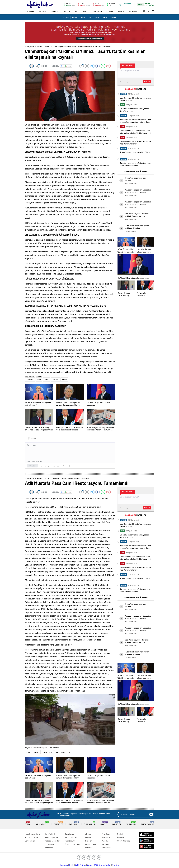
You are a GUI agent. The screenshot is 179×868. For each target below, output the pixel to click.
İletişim (71, 865)
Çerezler (90, 865)
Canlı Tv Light (30, 841)
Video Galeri (106, 837)
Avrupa (74, 17)
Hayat (105, 17)
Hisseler (104, 823)
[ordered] (54, 465)
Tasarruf (55, 380)
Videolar (109, 11)
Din (90, 17)
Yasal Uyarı (115, 865)
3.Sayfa (66, 17)
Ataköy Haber (29, 47)
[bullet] (58, 465)
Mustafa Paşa (47, 752)
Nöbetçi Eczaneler (52, 841)
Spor (77, 11)
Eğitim (97, 17)
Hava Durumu (73, 823)
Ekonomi (66, 11)
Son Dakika (29, 11)
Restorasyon (60, 752)
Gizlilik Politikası (80, 865)
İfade (39, 380)
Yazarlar (121, 11)
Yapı (69, 752)
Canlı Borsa (69, 834)
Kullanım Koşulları (105, 865)
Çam (28, 752)
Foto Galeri (97, 11)
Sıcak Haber (106, 848)
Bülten (83, 17)
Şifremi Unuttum (123, 841)
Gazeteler (133, 11)
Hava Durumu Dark (32, 834)
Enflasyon (30, 380)
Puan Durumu (89, 823)
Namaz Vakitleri (42, 823)
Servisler (42, 11)
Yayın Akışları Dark (52, 837)
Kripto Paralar (147, 823)
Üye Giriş (120, 834)
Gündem (54, 11)
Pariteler (116, 823)
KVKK (96, 865)
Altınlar (88, 834)
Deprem (36, 752)
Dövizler (88, 837)
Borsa (27, 823)
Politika (113, 17)
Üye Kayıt (120, 837)
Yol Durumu (131, 823)
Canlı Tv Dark (50, 834)
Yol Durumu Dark (31, 837)
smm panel (49, 848)
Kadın (85, 11)
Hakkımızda (64, 865)
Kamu (46, 380)
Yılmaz (64, 380)
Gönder (32, 466)
